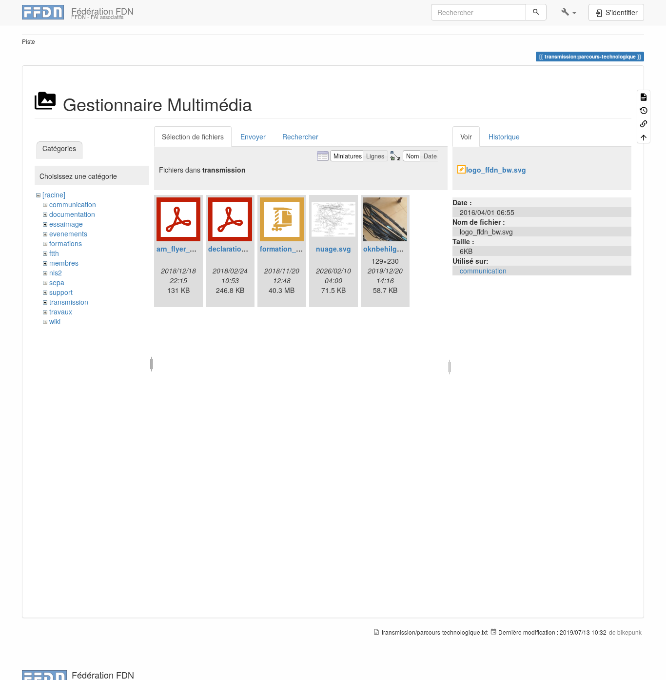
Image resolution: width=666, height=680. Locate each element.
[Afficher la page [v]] (643, 96)
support (61, 292)
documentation (72, 214)
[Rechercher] (536, 12)
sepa (56, 282)
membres (63, 263)
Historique (504, 136)
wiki (54, 321)
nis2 (55, 272)
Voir (466, 136)
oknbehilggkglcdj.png (400, 248)
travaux (60, 311)
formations (65, 243)
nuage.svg (333, 248)
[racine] (53, 194)
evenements (68, 233)
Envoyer (253, 136)
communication (72, 204)
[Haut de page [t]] (643, 136)
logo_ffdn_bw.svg (496, 170)
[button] (569, 12)
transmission (68, 302)
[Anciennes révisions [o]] (643, 109)
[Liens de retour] (643, 123)
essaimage (66, 224)
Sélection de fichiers (193, 136)
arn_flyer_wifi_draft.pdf (195, 248)
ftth (54, 253)
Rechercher (300, 136)
